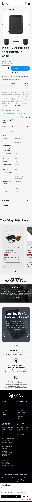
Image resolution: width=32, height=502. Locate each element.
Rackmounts (5, 410)
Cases (3, 405)
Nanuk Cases (20, 407)
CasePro (4, 414)
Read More (16, 105)
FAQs (3, 431)
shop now (10, 264)
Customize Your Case (13, 334)
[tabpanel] (16, 24)
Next (29, 25)
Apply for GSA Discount (8, 465)
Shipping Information (7, 427)
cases (3, 9)
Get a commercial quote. (22, 76)
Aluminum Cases (21, 414)
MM (12, 131)
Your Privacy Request (7, 442)
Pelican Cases (20, 405)
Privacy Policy (5, 440)
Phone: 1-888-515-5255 (22, 430)
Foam (3, 407)
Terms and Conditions (8, 438)
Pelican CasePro (21, 418)
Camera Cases (21, 412)
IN (6, 131)
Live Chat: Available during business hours (22, 433)
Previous (3, 25)
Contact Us (5, 436)
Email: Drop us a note (22, 427)
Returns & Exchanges (7, 429)
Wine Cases (20, 416)
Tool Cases (20, 410)
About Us (4, 433)
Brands (4, 412)
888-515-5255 (22, 113)
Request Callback (11, 113)
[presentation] (1, 293)
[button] (15, 271)
